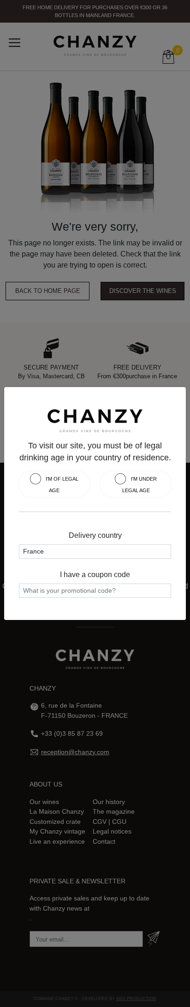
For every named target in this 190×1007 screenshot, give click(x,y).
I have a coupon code (95, 574)
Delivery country (95, 535)
